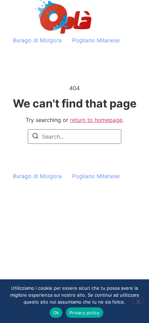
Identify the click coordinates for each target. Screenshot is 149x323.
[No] (138, 301)
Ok (56, 312)
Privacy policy (84, 312)
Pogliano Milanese (96, 40)
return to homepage (96, 119)
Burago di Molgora (37, 40)
